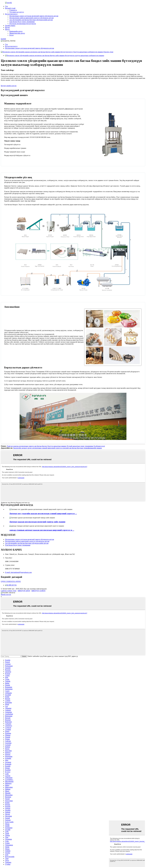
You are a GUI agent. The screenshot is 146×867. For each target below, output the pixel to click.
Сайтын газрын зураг (8, 591)
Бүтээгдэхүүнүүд (11, 14)
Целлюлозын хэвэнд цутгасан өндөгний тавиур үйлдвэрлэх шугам (33, 16)
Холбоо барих (10, 25)
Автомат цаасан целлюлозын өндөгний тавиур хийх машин (37, 522)
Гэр (6, 6)
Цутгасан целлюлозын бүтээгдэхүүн (22, 24)
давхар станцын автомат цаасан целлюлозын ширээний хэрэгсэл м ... (41, 530)
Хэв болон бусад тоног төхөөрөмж (22, 22)
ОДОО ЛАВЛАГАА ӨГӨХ (11, 581)
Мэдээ (7, 29)
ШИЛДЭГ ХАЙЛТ (39, 591)
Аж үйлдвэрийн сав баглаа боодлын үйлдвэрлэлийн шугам (31, 20)
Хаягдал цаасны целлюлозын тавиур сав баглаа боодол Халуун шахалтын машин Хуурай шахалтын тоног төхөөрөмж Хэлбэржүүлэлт (56, 446)
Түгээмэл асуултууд (16, 12)
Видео (7, 27)
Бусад (11, 35)
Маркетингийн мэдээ (17, 33)
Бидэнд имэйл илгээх (8, 86)
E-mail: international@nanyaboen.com (18, 572)
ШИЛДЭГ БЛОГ (24, 591)
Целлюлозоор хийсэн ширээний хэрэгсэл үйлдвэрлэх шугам (31, 18)
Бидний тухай (10, 8)
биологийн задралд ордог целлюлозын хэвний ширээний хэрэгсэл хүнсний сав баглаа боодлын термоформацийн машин (57, 448)
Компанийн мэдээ (15, 31)
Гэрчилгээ (13, 10)
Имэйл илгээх (6, 594)
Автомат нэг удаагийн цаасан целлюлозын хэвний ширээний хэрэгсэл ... (43, 513)
